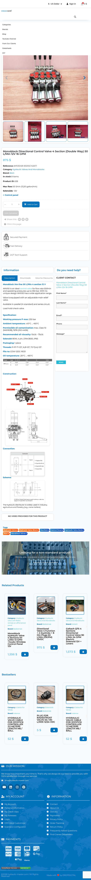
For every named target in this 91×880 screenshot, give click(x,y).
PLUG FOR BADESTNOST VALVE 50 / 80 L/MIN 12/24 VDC (46, 718)
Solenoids (49, 707)
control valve (26, 288)
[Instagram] (17, 787)
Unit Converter (10, 213)
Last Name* (61, 303)
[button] (6, 77)
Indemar (16, 713)
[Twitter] (23, 219)
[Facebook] (19, 219)
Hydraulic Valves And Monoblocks (28, 169)
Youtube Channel (9, 39)
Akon (11, 173)
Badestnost (17, 629)
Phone (59, 324)
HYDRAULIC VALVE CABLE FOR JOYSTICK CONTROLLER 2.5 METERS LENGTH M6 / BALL (15, 724)
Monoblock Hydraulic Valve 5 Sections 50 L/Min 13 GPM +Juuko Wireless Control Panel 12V (17, 640)
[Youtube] (4, 787)
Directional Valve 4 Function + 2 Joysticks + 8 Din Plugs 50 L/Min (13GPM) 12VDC (46, 634)
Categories (6, 25)
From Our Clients (9, 43)
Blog (4, 34)
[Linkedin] (11, 787)
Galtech (75, 624)
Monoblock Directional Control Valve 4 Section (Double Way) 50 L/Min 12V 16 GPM (71, 284)
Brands (5, 29)
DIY (3, 53)
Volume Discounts (44, 278)
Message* (60, 334)
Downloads (25, 278)
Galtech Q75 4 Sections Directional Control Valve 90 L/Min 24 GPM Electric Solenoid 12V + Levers (75, 636)
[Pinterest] (26, 219)
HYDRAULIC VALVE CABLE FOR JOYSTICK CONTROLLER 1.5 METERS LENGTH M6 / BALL (74, 724)
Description (9, 278)
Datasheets (6, 48)
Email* (59, 315)
